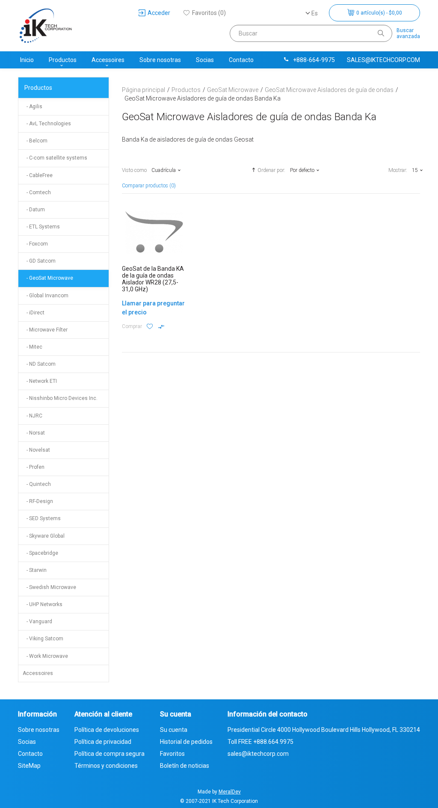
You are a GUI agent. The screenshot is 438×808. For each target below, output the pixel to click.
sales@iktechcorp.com (383, 60)
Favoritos (172, 753)
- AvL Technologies (47, 124)
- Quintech (37, 484)
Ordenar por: (271, 170)
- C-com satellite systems (55, 158)
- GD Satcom (39, 261)
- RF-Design (38, 501)
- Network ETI (40, 381)
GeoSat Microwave (232, 89)
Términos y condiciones (106, 765)
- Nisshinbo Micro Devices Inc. (60, 398)
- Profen (33, 467)
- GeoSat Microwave (48, 278)
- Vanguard (37, 621)
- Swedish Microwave (49, 587)
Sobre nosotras (160, 59)
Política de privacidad (102, 741)
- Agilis (32, 107)
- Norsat (34, 433)
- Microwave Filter (45, 330)
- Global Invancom (45, 296)
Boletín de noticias (184, 765)
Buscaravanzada (408, 33)
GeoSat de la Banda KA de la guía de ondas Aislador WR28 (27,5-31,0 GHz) (153, 279)
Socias (205, 59)
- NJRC (32, 416)
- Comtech (37, 192)
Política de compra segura (109, 753)
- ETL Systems (41, 227)
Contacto (241, 59)
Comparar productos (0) (149, 186)
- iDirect (33, 313)
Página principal (143, 89)
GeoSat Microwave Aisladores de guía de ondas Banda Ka (202, 98)
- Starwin (35, 570)
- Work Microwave (45, 656)
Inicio (27, 59)
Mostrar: (397, 170)
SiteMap (29, 765)
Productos (63, 59)
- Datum (34, 210)
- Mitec (32, 347)
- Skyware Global (44, 536)
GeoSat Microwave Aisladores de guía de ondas (329, 89)
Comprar (132, 326)
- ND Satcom (39, 364)
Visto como (134, 170)
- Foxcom (35, 244)
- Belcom (35, 141)
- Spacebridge (40, 553)
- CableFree (38, 175)
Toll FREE (260, 741)
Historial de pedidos (186, 741)
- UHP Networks (42, 604)
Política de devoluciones (106, 729)
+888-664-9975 (314, 60)
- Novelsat (36, 450)
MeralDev (230, 792)
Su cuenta (173, 729)
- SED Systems (42, 518)
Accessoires (108, 59)
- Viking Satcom (43, 639)
